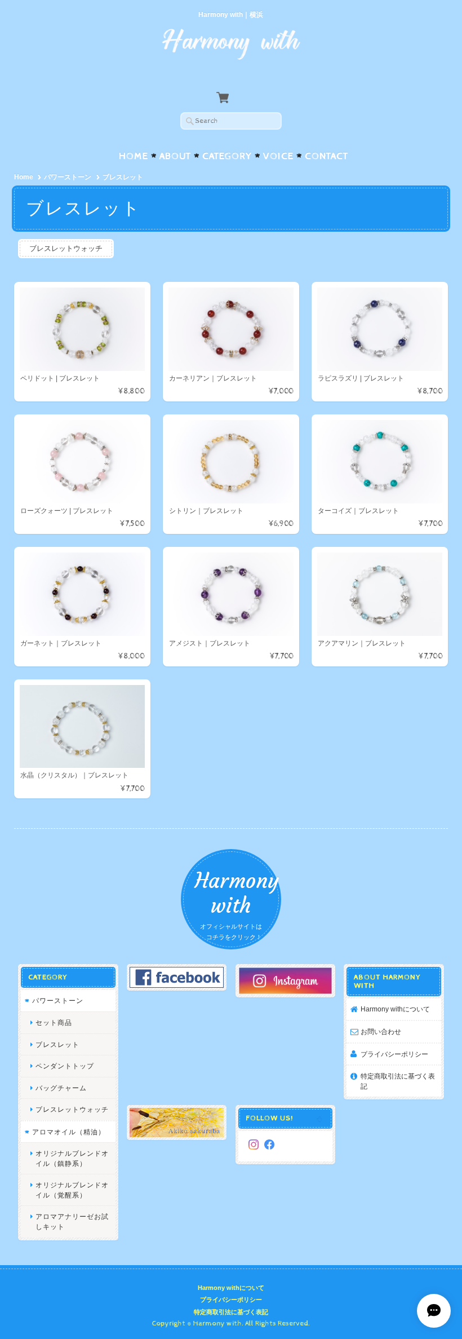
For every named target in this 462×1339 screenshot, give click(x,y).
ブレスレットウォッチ (66, 248)
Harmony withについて (395, 1009)
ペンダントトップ (64, 1066)
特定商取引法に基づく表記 (398, 1081)
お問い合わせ (381, 1031)
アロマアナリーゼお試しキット (72, 1221)
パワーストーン (67, 177)
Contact (326, 156)
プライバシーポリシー (394, 1054)
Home (133, 156)
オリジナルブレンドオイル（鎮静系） (72, 1158)
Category (227, 156)
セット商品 (53, 1022)
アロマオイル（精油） (68, 1131)
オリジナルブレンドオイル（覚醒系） (72, 1190)
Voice (278, 156)
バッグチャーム (61, 1087)
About (175, 156)
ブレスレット (57, 1044)
